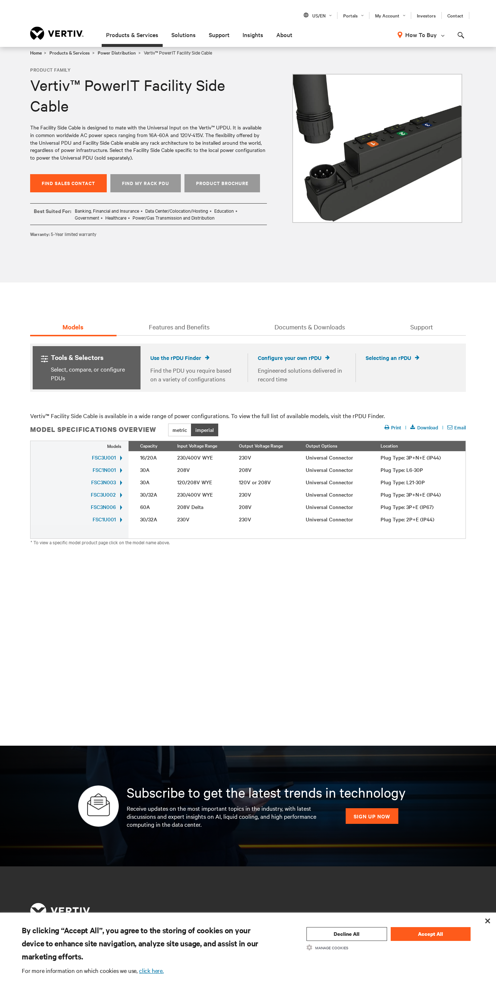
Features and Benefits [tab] (179, 326)
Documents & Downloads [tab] (310, 326)
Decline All (346, 933)
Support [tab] (421, 326)
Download (427, 427)
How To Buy (421, 35)
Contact (455, 15)
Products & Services (132, 35)
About (284, 35)
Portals (350, 15)
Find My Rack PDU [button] (145, 183)
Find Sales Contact (68, 183)
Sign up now (372, 816)
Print (396, 427)
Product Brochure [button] (222, 183)
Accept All (430, 933)
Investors (426, 15)
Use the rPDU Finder (175, 357)
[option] (377, 148)
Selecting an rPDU (388, 357)
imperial (204, 429)
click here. (151, 970)
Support (219, 35)
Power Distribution (117, 52)
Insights (253, 35)
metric (179, 429)
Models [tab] (73, 326)
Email (460, 427)
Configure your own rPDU (289, 357)
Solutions (183, 35)
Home (36, 52)
